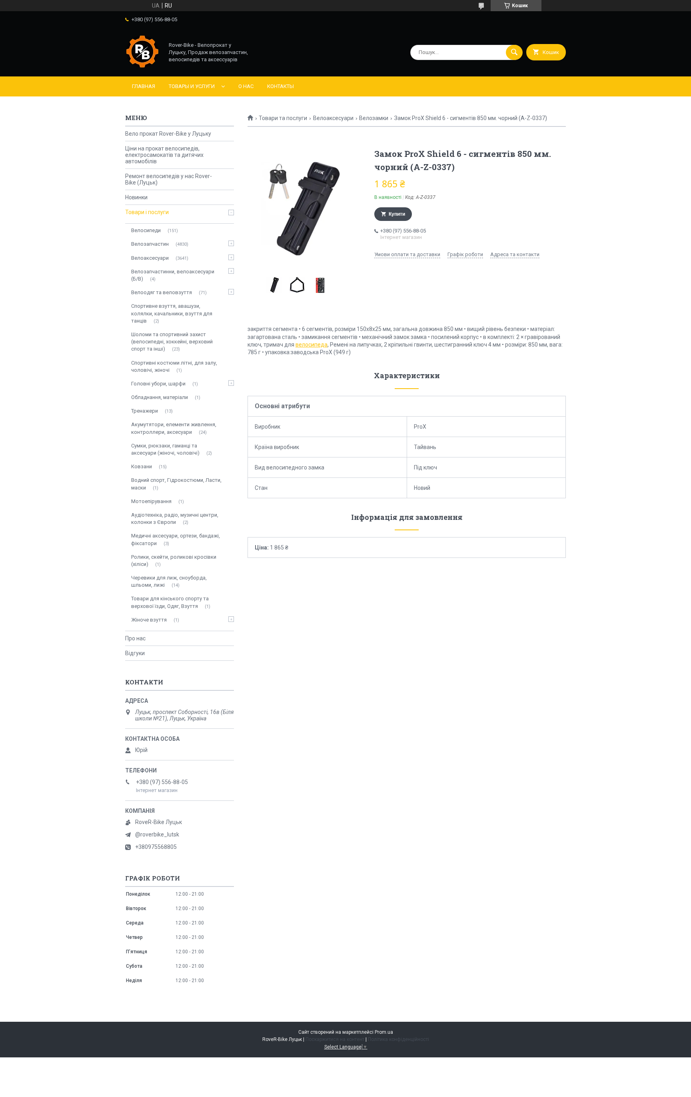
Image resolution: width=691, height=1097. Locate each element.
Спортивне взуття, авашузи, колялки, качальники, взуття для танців (171, 313)
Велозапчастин (150, 244)
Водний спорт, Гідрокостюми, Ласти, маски (176, 483)
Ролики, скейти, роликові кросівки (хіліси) (173, 560)
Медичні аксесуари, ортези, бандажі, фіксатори (175, 539)
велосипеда (312, 344)
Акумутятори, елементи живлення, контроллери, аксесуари (173, 428)
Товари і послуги (147, 212)
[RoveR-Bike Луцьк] (142, 66)
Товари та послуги (283, 118)
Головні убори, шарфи (158, 384)
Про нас (135, 638)
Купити (397, 214)
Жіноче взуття (149, 620)
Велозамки (373, 118)
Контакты (280, 86)
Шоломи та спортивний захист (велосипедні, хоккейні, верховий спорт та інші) (172, 341)
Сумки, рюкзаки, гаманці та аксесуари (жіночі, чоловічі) (165, 449)
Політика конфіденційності (398, 1039)
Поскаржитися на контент (335, 1039)
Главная (143, 86)
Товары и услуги (192, 86)
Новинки (136, 197)
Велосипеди (146, 230)
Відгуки (135, 653)
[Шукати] (514, 52)
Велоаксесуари (333, 118)
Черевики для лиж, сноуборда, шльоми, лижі (169, 581)
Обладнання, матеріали (159, 397)
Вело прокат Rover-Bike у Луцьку (168, 133)
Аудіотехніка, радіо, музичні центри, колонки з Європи (174, 518)
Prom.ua (384, 1032)
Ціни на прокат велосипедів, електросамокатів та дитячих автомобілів (164, 154)
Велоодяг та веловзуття (161, 292)
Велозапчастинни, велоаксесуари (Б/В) (172, 275)
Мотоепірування (151, 501)
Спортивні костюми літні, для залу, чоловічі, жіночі (174, 366)
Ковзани (141, 466)
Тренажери (144, 411)
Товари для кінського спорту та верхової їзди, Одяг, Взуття (170, 602)
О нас (246, 86)
